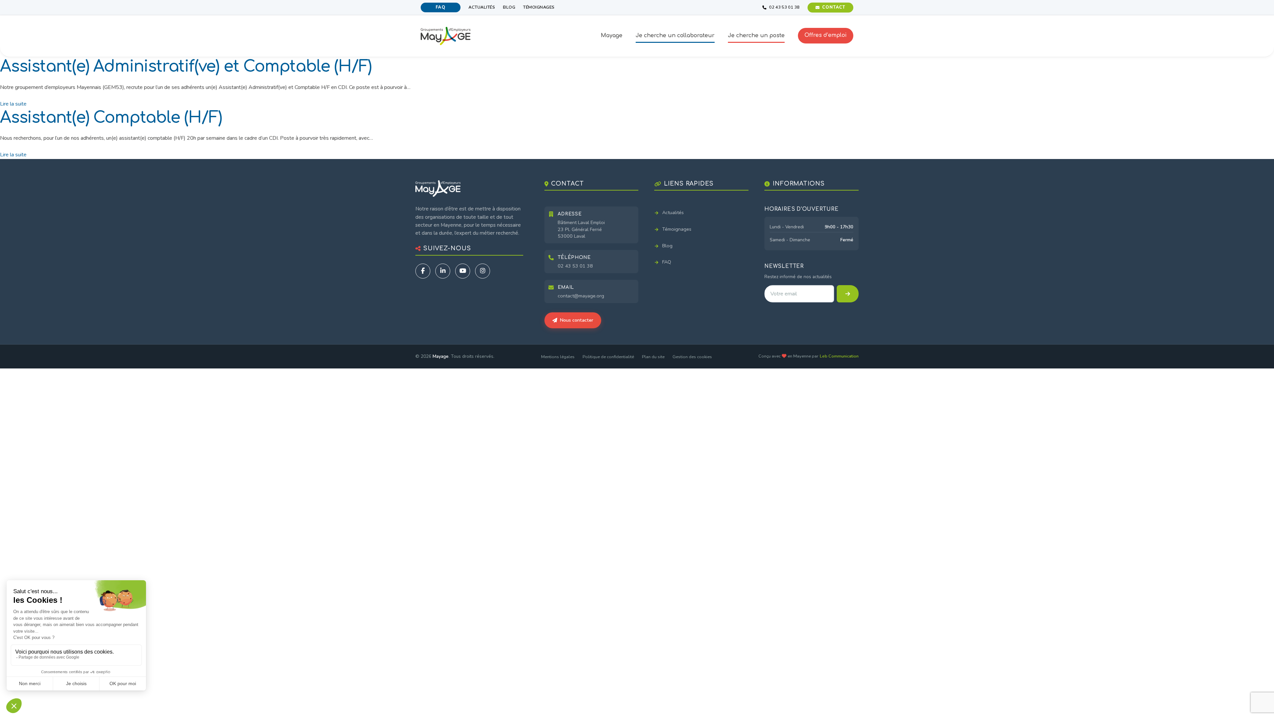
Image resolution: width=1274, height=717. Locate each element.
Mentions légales (558, 357)
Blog (509, 7)
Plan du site (653, 357)
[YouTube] (462, 271)
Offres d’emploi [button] (826, 35)
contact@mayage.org (581, 295)
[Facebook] (422, 271)
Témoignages (539, 7)
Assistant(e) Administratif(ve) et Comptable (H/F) (186, 66)
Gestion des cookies (692, 357)
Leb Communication (839, 356)
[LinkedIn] (442, 271)
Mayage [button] (611, 36)
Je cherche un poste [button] (756, 36)
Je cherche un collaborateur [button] (675, 36)
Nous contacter (576, 320)
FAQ (440, 7)
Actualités (481, 7)
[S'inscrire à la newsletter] (848, 293)
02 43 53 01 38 (575, 266)
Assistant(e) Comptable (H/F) (111, 117)
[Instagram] (482, 271)
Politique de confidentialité (608, 357)
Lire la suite (13, 104)
